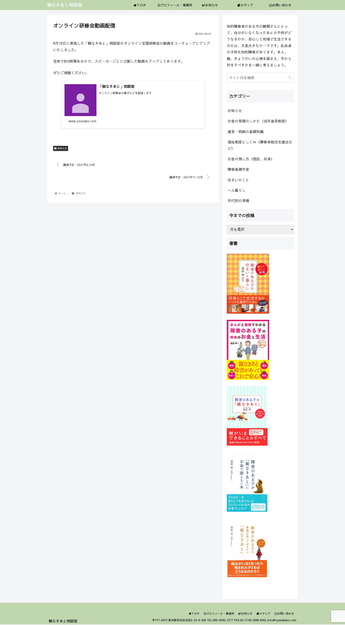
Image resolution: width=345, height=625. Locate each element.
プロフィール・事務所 (220, 613)
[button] (289, 77)
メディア (264, 613)
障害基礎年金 (238, 169)
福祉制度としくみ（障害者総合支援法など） (260, 145)
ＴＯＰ (195, 613)
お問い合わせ (285, 613)
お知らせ (62, 148)
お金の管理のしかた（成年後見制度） (258, 120)
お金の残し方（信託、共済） (251, 158)
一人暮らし (237, 190)
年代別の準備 (238, 200)
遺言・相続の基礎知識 (246, 131)
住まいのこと (238, 179)
